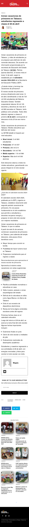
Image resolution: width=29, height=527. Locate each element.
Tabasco (14, 271)
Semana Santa (18, 399)
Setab (24, 399)
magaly (9, 26)
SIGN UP (15, 393)
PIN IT (15, 181)
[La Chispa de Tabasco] (14, 4)
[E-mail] (4, 372)
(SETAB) (13, 70)
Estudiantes (10, 399)
